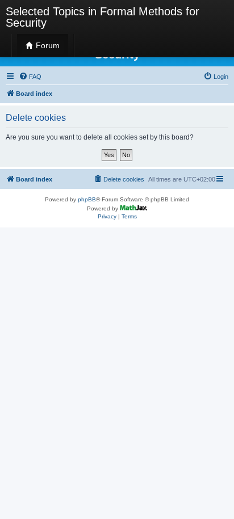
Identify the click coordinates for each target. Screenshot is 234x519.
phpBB (87, 199)
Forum (47, 45)
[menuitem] (30, 76)
